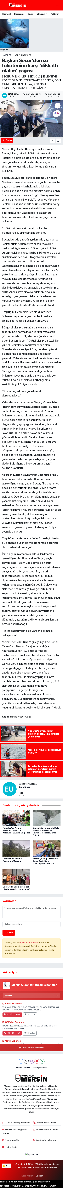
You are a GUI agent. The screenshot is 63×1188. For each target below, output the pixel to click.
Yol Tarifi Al (31, 1014)
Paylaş (9, 140)
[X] (26, 1061)
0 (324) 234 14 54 (13, 1033)
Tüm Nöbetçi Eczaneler (33, 1048)
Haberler (6, 55)
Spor (30, 14)
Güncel (6, 14)
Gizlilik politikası (39, 1068)
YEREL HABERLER (23, 55)
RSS (8, 1166)
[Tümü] (59, 972)
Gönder (9, 932)
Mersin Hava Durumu (46, 1123)
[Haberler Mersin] (18, 5)
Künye (19, 1068)
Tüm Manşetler (12, 1140)
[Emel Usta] (9, 789)
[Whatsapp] (42, 1061)
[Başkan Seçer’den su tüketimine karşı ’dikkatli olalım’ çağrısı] (31, 118)
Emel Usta (24, 787)
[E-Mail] (21, 793)
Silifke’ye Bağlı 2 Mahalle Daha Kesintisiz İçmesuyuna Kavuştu (45, 861)
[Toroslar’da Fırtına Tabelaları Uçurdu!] (16, 848)
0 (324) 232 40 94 (13, 1014)
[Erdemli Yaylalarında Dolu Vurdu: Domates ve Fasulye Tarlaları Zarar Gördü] (47, 818)
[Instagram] (31, 1061)
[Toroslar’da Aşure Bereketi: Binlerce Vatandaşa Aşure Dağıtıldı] (16, 818)
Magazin (41, 14)
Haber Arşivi (11, 1147)
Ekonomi (19, 14)
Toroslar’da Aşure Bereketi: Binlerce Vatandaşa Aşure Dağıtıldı (16, 830)
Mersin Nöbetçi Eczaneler (18, 1123)
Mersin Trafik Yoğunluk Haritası (14, 1131)
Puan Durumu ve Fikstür (47, 1130)
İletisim (27, 1068)
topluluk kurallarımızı (29, 942)
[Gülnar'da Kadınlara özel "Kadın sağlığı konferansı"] (16, 877)
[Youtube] (36, 1061)
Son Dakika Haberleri (46, 1140)
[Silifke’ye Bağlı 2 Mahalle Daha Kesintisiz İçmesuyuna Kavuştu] (47, 848)
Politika (55, 14)
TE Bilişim (38, 1176)
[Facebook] (21, 1061)
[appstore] (31, 1155)
